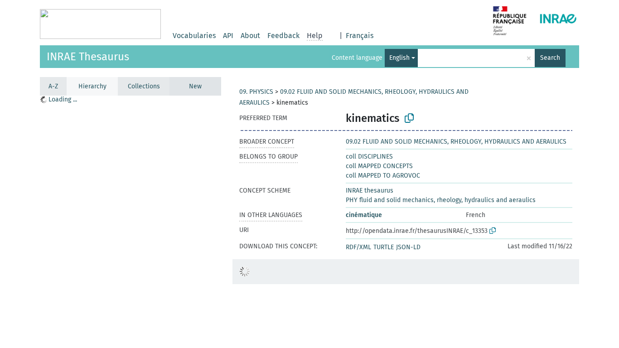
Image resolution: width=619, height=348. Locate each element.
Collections (144, 86)
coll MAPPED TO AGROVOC (383, 175)
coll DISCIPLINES (369, 156)
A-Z (53, 86)
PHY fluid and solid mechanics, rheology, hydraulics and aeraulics (441, 200)
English (399, 58)
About (250, 35)
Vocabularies (194, 35)
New (195, 86)
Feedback (283, 35)
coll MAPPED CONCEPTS (379, 166)
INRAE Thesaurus (88, 56)
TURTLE (383, 247)
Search (550, 58)
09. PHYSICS (256, 92)
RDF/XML (358, 247)
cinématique (364, 215)
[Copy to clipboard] (409, 118)
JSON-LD (408, 247)
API (228, 35)
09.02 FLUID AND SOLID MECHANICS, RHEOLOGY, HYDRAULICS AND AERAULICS (456, 141)
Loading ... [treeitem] (62, 99)
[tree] (130, 221)
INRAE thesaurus (369, 190)
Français (359, 35)
